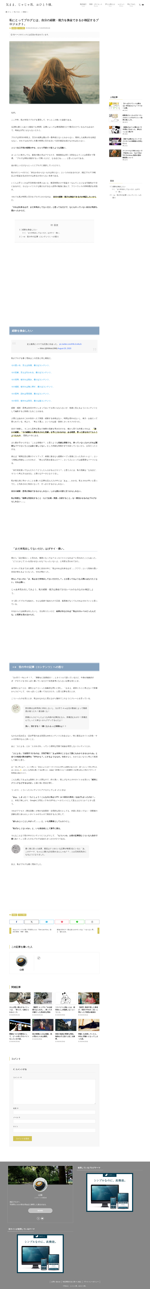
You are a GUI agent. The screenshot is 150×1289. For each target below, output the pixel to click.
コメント (17, 1077)
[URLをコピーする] (92, 922)
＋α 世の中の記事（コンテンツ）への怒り (40, 237)
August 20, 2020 (64, 348)
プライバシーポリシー (91, 1282)
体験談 (14, 28)
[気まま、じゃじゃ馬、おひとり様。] (29, 5)
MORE (40, 1211)
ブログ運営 (21, 28)
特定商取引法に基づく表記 (72, 1282)
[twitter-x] (140, 5)
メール (16, 1117)
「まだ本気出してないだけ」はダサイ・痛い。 (43, 233)
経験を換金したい (29, 230)
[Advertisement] (54, 266)
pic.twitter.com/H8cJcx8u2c (70, 344)
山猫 (22, 969)
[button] (16, 922)
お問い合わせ (55, 1282)
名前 (16, 1108)
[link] (38, 958)
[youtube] (143, 5)
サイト (15, 1126)
